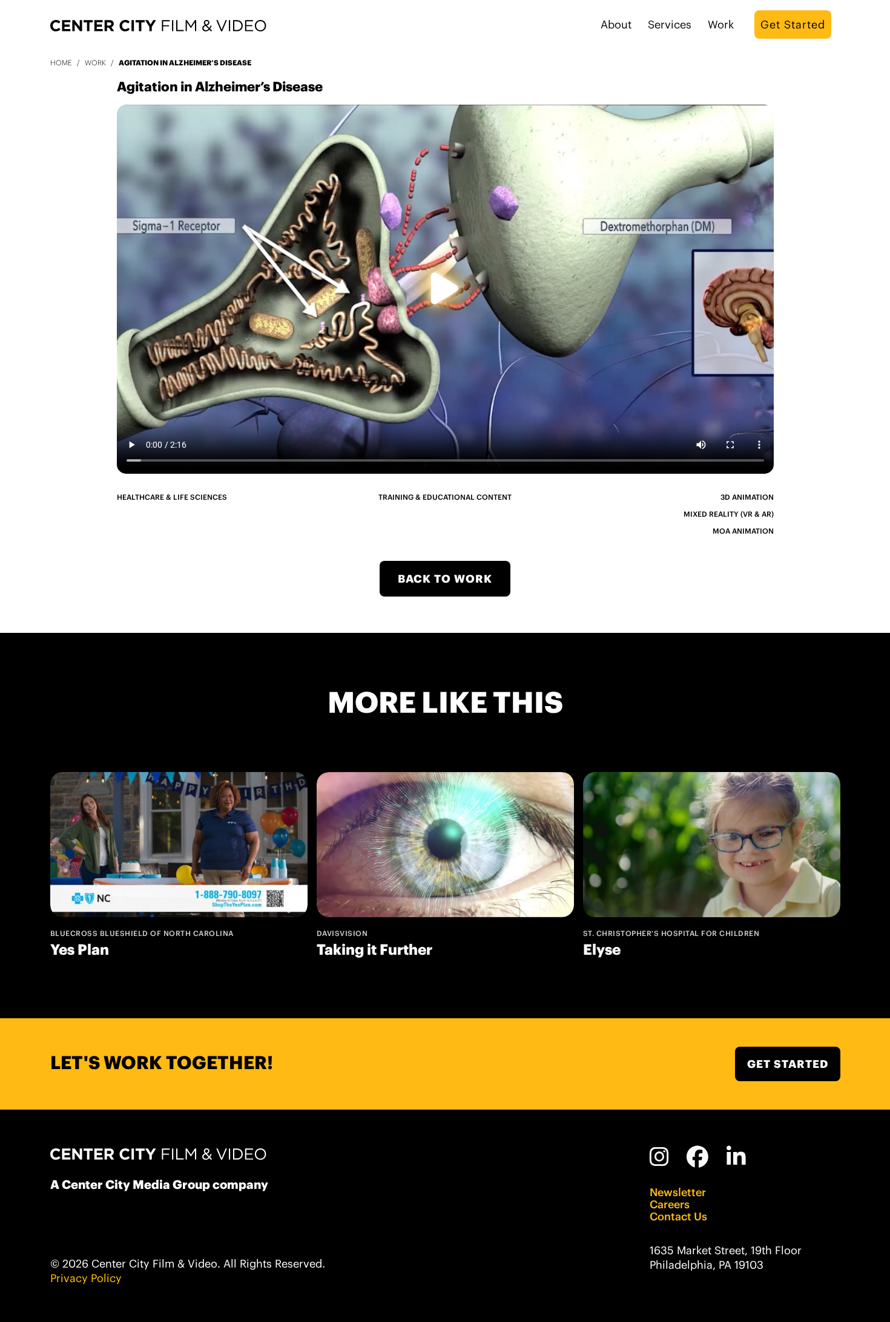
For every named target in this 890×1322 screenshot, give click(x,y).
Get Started (792, 24)
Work (721, 24)
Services (669, 24)
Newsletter (678, 1192)
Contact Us (678, 1217)
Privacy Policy (86, 1278)
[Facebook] (698, 1157)
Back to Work (445, 579)
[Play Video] (445, 289)
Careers (670, 1205)
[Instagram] (660, 1157)
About (616, 24)
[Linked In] (737, 1157)
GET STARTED (787, 1064)
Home (61, 62)
